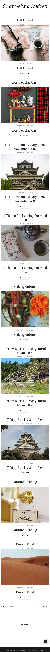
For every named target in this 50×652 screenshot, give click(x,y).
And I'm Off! (25, 20)
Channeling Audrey (25, 6)
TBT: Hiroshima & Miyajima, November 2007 (25, 147)
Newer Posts (8, 606)
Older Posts (41, 606)
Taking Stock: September (25, 420)
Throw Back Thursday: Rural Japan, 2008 (25, 351)
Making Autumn (25, 286)
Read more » (25, 73)
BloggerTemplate (39, 650)
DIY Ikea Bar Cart (25, 82)
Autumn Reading (25, 482)
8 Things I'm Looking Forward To (25, 218)
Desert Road (25, 544)
